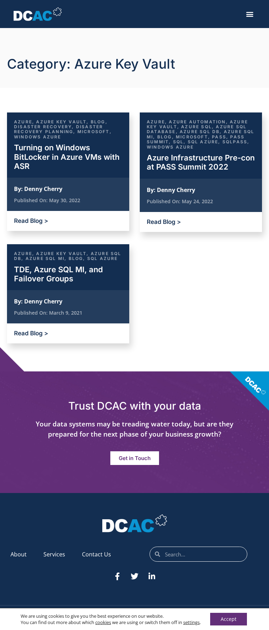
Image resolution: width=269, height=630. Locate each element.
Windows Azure (37, 136)
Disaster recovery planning (58, 129)
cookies (103, 622)
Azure (23, 121)
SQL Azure (203, 141)
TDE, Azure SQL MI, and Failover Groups (58, 274)
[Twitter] (134, 576)
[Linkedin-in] (151, 576)
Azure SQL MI (45, 258)
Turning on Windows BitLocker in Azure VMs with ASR (66, 157)
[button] (250, 14)
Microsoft (93, 131)
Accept (228, 619)
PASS (219, 136)
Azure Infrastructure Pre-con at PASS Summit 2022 (201, 162)
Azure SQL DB (200, 131)
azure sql (196, 126)
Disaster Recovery (43, 126)
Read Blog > (31, 220)
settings (191, 622)
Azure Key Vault (61, 121)
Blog (98, 121)
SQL (178, 141)
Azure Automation (197, 121)
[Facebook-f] (117, 576)
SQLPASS (234, 141)
